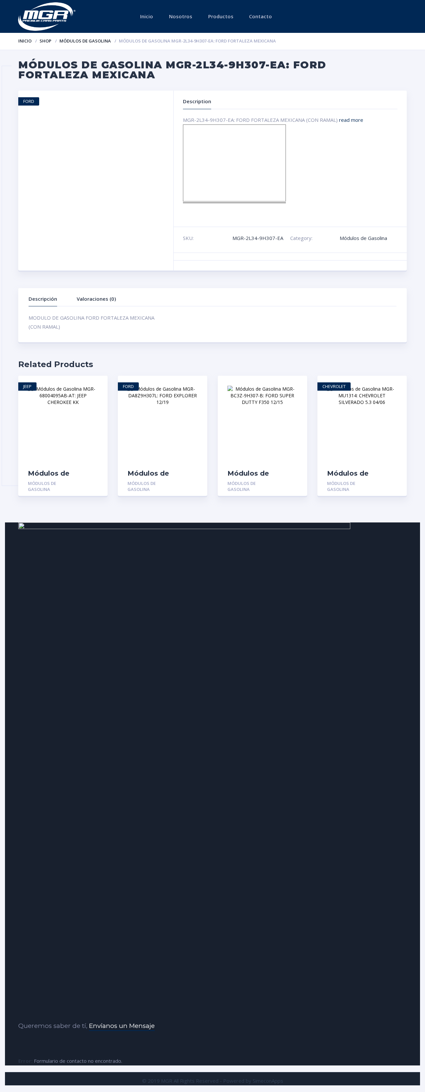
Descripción (43, 298)
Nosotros (180, 16)
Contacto (260, 16)
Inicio (146, 16)
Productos (220, 16)
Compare (95, 409)
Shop (45, 41)
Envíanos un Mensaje (122, 1026)
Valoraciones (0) (96, 298)
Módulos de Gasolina (85, 41)
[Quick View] (95, 386)
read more (351, 120)
